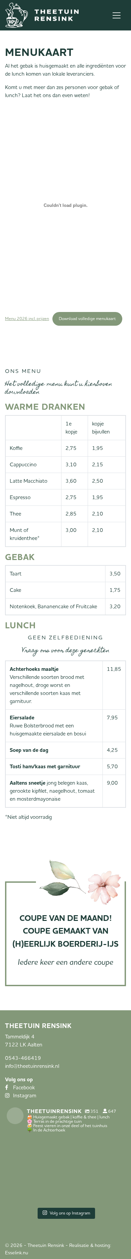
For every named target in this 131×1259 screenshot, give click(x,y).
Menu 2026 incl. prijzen (27, 319)
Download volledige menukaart (87, 319)
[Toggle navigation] (116, 15)
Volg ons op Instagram (70, 1213)
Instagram (24, 1095)
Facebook (24, 1087)
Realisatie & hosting (89, 1245)
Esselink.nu (16, 1252)
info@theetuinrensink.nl (32, 1066)
